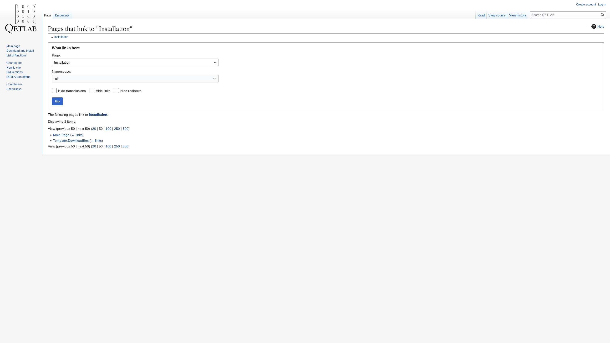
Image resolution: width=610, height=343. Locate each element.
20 (94, 129)
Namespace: (61, 71)
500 (125, 129)
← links (76, 135)
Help (600, 26)
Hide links (103, 91)
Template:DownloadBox (71, 140)
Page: (56, 55)
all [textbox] (56, 79)
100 (108, 129)
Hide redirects (130, 91)
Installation (61, 36)
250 (117, 129)
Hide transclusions (72, 91)
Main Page (61, 135)
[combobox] (135, 62)
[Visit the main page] (21, 19)
